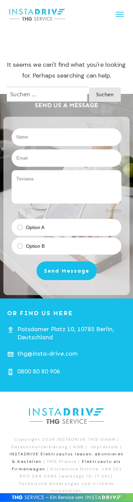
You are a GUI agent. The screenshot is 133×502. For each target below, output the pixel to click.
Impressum (105, 447)
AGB (78, 447)
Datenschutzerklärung (39, 447)
